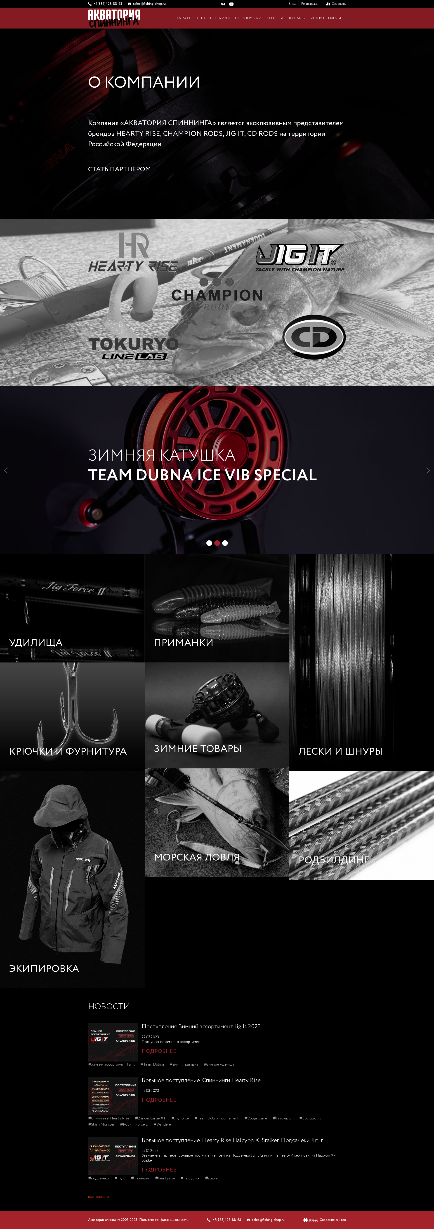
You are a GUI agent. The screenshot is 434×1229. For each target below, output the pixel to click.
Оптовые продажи (213, 18)
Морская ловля (197, 857)
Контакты (296, 18)
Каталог (184, 18)
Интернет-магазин (327, 18)
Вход (292, 4)
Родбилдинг (333, 860)
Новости (275, 18)
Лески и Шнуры (340, 751)
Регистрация (310, 4)
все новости (98, 1197)
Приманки (183, 643)
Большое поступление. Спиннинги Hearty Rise (201, 1080)
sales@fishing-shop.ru (149, 4)
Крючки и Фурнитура (68, 751)
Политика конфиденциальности (164, 1220)
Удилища (36, 643)
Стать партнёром (119, 169)
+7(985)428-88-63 (108, 4)
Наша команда (248, 18)
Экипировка (44, 969)
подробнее (159, 1051)
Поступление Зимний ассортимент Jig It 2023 (201, 1026)
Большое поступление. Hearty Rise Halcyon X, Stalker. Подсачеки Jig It (232, 1140)
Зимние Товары (198, 749)
